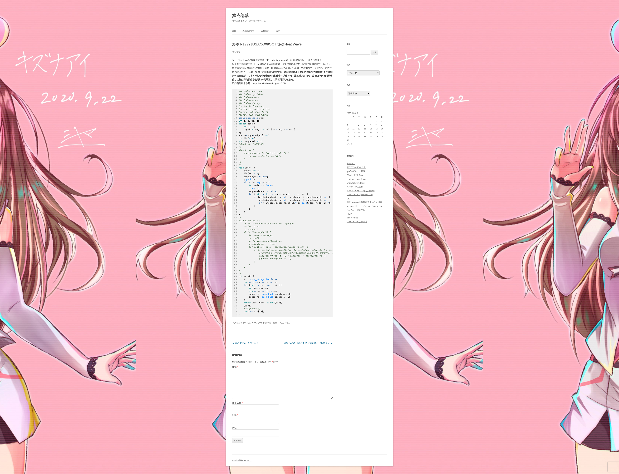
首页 (234, 31)
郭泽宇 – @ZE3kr (355, 187)
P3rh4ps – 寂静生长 (356, 210)
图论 (264, 322)
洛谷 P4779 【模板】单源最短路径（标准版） (308, 343)
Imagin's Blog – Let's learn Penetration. (365, 206)
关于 (278, 31)
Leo (348, 198)
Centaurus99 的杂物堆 (357, 221)
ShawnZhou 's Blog (355, 183)
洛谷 (282, 322)
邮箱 (235, 415)
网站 (234, 427)
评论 (235, 366)
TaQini (350, 214)
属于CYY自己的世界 (356, 167)
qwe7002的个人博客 (356, 171)
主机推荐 (265, 31)
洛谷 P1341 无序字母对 (245, 343)
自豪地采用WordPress (241, 460)
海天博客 (351, 163)
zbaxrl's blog (352, 218)
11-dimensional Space (357, 179)
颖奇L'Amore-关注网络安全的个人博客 (364, 202)
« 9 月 (349, 144)
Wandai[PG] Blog (355, 175)
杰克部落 (240, 15)
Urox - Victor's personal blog (360, 194)
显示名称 (237, 402)
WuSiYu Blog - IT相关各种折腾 (361, 190)
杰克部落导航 (248, 31)
